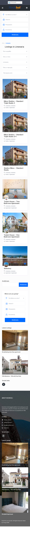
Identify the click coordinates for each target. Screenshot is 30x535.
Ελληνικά (13, 2)
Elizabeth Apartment (7, 514)
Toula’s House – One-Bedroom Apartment (12, 236)
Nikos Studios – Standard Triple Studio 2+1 (13, 135)
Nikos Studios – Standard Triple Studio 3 (13, 102)
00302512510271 (8, 422)
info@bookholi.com (9, 425)
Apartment (12, 107)
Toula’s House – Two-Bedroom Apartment (12, 202)
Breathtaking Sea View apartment (11, 352)
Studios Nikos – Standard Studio (13, 169)
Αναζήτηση (5, 281)
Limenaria (8, 105)
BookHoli (6, 428)
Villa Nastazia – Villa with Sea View (11, 376)
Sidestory (7, 268)
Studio (7, 107)
